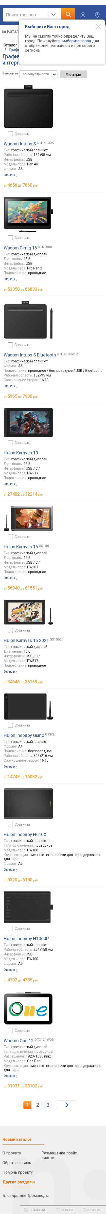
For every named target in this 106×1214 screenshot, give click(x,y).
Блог (6, 1195)
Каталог (15, 31)
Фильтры (73, 74)
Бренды (18, 1195)
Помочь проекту (17, 1172)
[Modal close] (94, 26)
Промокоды (37, 1195)
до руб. (22, 185)
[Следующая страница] (66, 1105)
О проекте (11, 1153)
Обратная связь (16, 1162)
